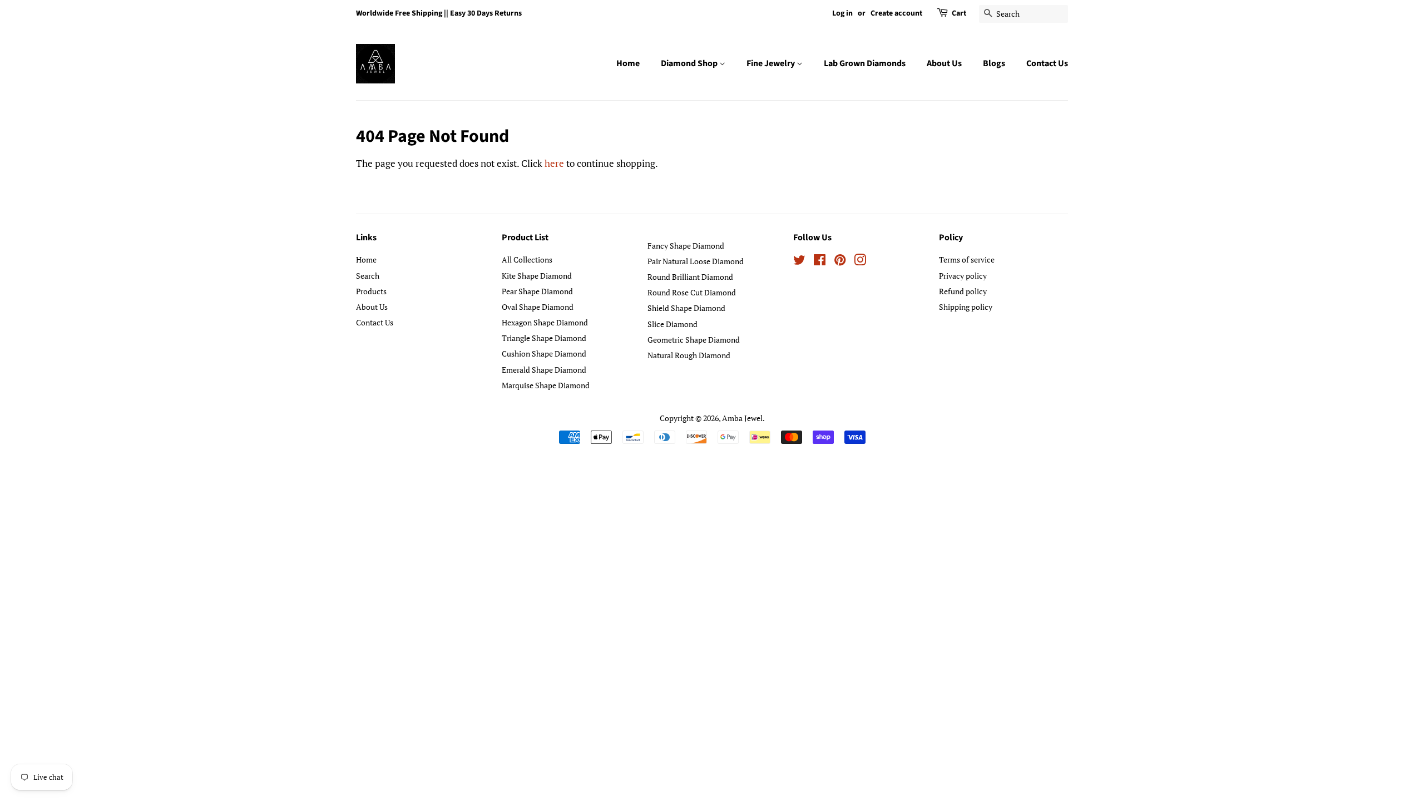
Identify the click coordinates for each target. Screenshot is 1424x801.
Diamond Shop (690, 63)
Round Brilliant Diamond (690, 276)
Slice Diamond (672, 324)
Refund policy (963, 291)
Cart (959, 13)
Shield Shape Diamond (686, 308)
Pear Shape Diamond (537, 291)
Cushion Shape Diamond (544, 353)
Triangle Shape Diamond (544, 338)
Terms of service (967, 259)
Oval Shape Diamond (537, 306)
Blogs (994, 63)
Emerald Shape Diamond (544, 369)
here (554, 163)
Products (371, 291)
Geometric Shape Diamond (693, 339)
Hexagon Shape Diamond (545, 322)
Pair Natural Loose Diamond (695, 261)
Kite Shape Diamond (537, 275)
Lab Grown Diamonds (865, 63)
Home (628, 63)
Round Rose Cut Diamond (691, 292)
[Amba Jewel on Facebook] (819, 261)
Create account (896, 13)
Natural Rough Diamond (688, 355)
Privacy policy (963, 275)
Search (367, 275)
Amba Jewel (742, 418)
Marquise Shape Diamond (546, 385)
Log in (842, 13)
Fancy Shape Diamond (685, 245)
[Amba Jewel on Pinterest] (840, 261)
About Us (944, 63)
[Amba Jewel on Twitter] (799, 261)
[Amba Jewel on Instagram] (860, 261)
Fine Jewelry (771, 63)
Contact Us (1047, 63)
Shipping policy (965, 306)
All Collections (527, 259)
